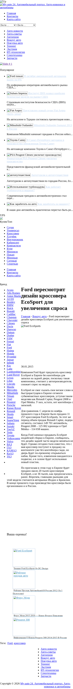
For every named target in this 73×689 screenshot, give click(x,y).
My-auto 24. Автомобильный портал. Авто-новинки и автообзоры (45, 685)
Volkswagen (13, 438)
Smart (10, 417)
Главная (11, 13)
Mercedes (12, 389)
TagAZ (11, 429)
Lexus (10, 377)
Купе (10, 248)
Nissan (10, 396)
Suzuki (10, 426)
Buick (10, 308)
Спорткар (12, 263)
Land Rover (13, 374)
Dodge (10, 335)
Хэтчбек (11, 236)
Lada (9, 368)
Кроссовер (13, 233)
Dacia (10, 326)
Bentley (11, 302)
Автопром (13, 37)
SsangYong (13, 420)
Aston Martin (14, 296)
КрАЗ (10, 453)
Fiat (9, 344)
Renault (11, 411)
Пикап (10, 254)
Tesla (9, 432)
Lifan (10, 380)
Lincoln (11, 383)
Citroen (11, 323)
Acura (10, 290)
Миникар (12, 257)
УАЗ (9, 456)
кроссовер (20, 643)
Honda (10, 353)
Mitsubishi (12, 393)
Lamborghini (14, 371)
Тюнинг (11, 46)
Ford (9, 347)
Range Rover (14, 408)
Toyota (10, 435)
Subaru (10, 423)
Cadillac (11, 314)
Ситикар (12, 260)
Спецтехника (14, 55)
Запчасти (12, 58)
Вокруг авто (14, 40)
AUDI (10, 299)
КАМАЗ (11, 450)
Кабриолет (13, 242)
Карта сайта (14, 19)
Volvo (10, 441)
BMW (10, 305)
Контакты (12, 16)
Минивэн (12, 251)
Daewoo (11, 329)
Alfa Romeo (13, 293)
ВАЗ (9, 444)
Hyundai (11, 356)
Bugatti (11, 311)
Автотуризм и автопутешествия (49, 175)
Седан (10, 227)
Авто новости (15, 30)
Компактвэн (14, 245)
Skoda (10, 414)
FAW (10, 338)
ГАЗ (9, 447)
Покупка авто (15, 43)
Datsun (10, 332)
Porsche (11, 405)
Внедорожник (15, 239)
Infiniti (10, 362)
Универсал (13, 230)
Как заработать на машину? (54, 204)
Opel (9, 399)
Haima (10, 350)
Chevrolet (12, 320)
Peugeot (11, 402)
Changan (11, 317)
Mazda (10, 386)
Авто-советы (14, 33)
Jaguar (10, 359)
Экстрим (12, 49)
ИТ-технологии (16, 52)
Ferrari (10, 341)
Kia (9, 365)
